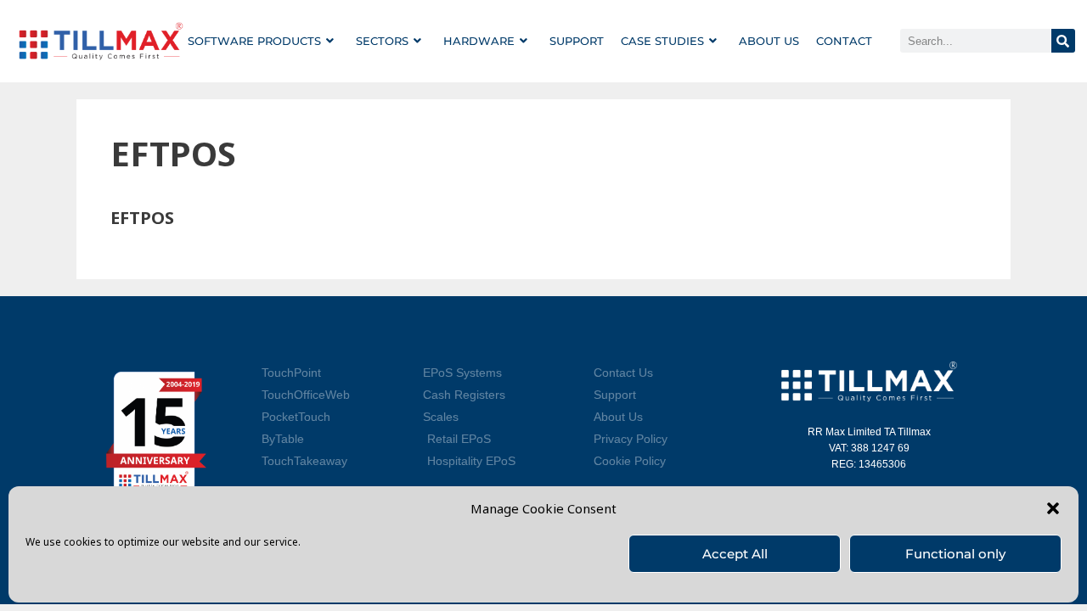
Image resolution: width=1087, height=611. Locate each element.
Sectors (382, 41)
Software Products (254, 41)
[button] (1053, 508)
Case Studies (662, 41)
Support (576, 41)
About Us (769, 41)
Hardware (479, 41)
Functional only (955, 554)
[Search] (1063, 41)
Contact (844, 41)
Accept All (735, 554)
